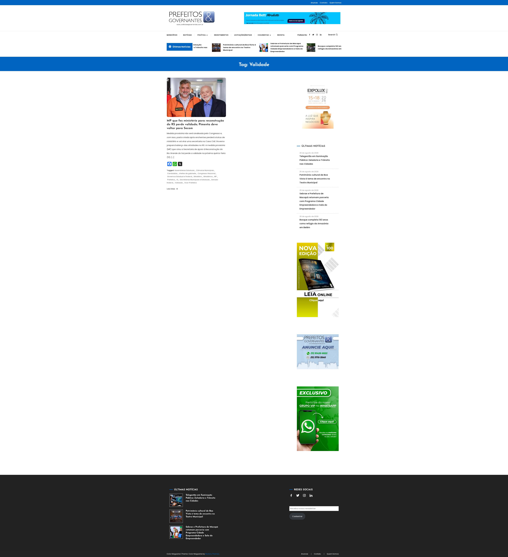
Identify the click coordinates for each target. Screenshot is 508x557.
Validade (179, 182)
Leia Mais (171, 189)
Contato (323, 2)
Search (331, 34)
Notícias (187, 35)
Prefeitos (171, 179)
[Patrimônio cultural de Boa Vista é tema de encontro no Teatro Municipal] (176, 516)
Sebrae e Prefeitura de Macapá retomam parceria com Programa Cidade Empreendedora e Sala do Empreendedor (275, 47)
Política (202, 35)
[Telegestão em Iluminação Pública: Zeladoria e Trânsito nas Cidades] (176, 500)
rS (177, 179)
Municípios (172, 35)
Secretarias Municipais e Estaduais (195, 179)
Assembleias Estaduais (184, 170)
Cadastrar (297, 516)
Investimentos (221, 35)
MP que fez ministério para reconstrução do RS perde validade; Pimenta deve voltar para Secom (195, 124)
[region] (473, 535)
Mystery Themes (212, 554)
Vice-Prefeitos (190, 182)
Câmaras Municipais (205, 170)
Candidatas (172, 173)
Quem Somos (335, 2)
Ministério (198, 176)
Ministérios (208, 176)
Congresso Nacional (206, 173)
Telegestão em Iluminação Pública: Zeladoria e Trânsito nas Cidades (315, 160)
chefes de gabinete (187, 173)
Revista (280, 35)
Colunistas (263, 35)
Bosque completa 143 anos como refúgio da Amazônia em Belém (322, 47)
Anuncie (314, 2)
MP (215, 176)
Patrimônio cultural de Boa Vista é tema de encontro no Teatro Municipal (228, 47)
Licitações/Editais (243, 35)
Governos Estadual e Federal (179, 176)
